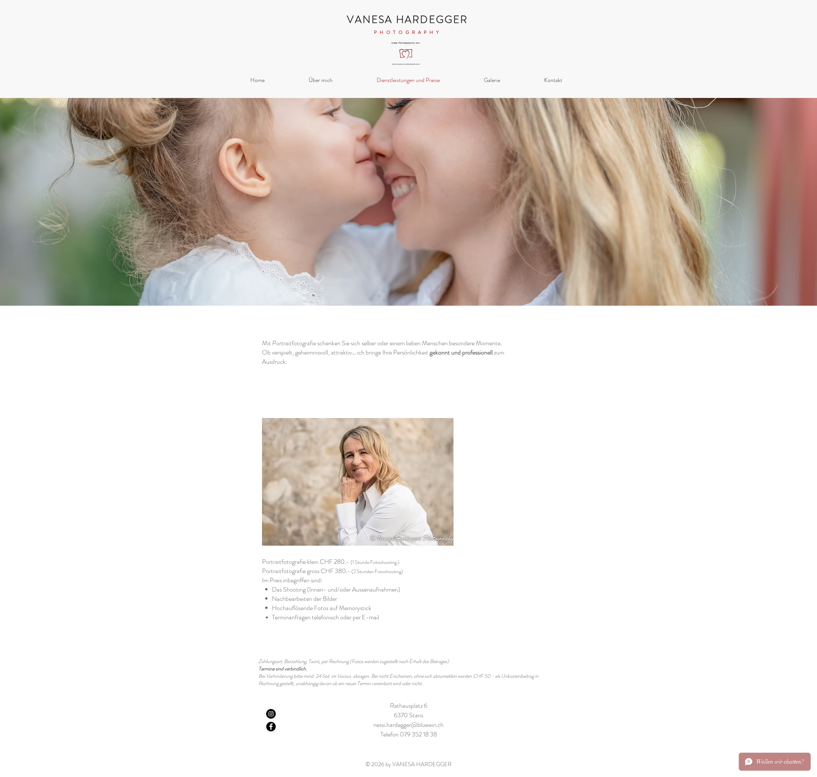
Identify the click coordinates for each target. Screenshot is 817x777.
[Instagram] (271, 714)
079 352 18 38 (418, 734)
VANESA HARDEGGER (407, 19)
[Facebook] (271, 726)
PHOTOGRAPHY (408, 32)
